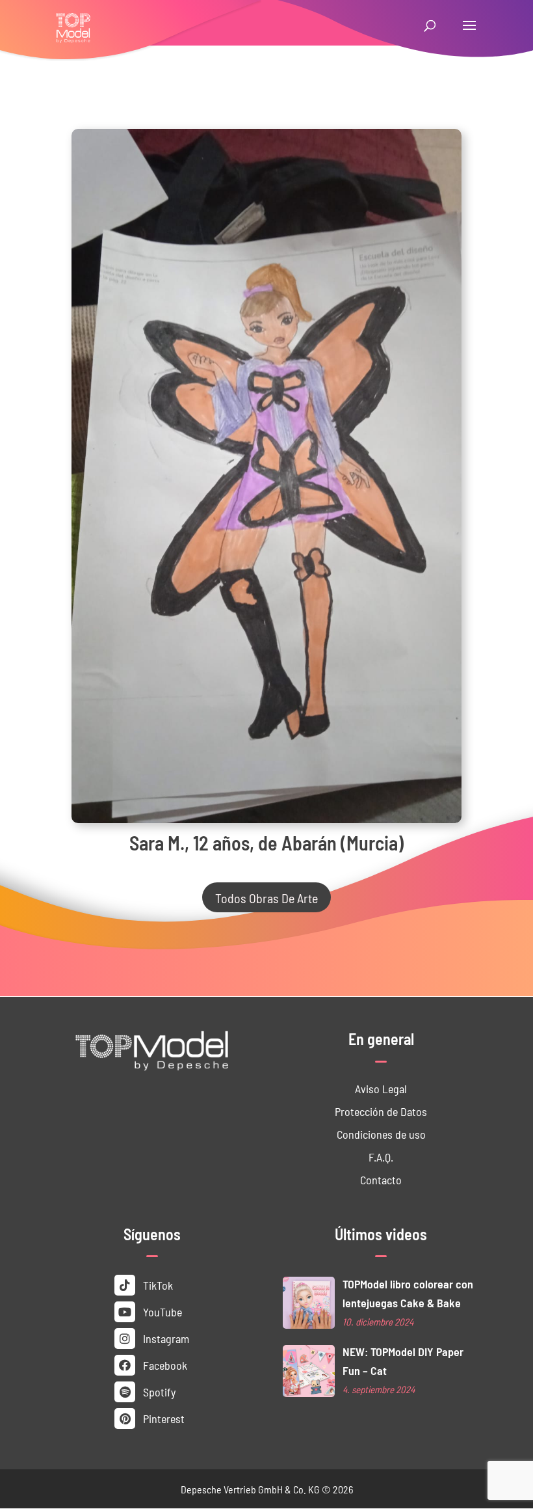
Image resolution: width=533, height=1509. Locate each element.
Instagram (164, 1338)
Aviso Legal (381, 1088)
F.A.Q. (381, 1156)
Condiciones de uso (381, 1133)
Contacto (381, 1179)
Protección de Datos (381, 1111)
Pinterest (162, 1418)
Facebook (163, 1364)
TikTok (156, 1284)
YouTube (161, 1311)
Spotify (158, 1391)
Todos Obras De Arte (266, 897)
